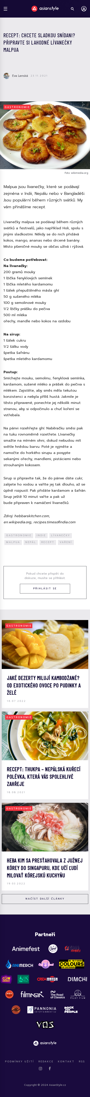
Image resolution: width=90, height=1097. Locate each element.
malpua (13, 542)
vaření (66, 542)
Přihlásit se (45, 588)
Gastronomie (17, 107)
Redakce (46, 1061)
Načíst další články (45, 899)
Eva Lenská (20, 75)
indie (41, 535)
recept (47, 542)
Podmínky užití (19, 1061)
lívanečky (60, 535)
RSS (82, 1061)
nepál (30, 542)
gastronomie (18, 535)
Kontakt (66, 1061)
